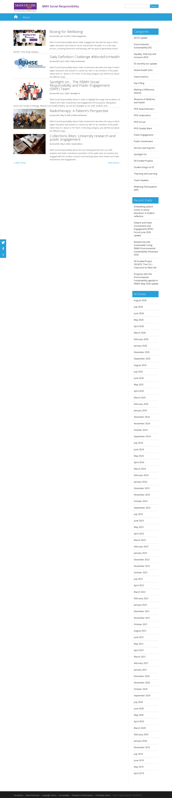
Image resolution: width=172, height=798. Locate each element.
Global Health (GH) (143, 70)
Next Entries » (114, 162)
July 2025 (138, 371)
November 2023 (142, 494)
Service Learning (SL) (144, 147)
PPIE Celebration (142, 115)
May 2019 (139, 766)
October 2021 (140, 624)
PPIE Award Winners (144, 108)
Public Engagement (79, 36)
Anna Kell (55, 36)
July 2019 (138, 753)
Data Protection (33, 795)
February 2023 (141, 546)
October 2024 (140, 429)
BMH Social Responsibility (16, 16)
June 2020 (139, 708)
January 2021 (140, 669)
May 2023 (139, 527)
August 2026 (140, 300)
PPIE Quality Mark (143, 128)
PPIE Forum (140, 121)
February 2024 (141, 475)
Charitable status (102, 795)
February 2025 (141, 404)
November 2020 (142, 682)
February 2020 (141, 734)
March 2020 (140, 728)
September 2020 (142, 695)
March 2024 (140, 468)
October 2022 (140, 572)
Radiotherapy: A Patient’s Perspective (79, 110)
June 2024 (139, 449)
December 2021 (142, 611)
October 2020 (140, 689)
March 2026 (140, 332)
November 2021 (142, 617)
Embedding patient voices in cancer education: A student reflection (144, 211)
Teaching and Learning (145, 173)
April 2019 (139, 773)
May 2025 (139, 384)
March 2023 (140, 540)
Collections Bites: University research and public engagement (82, 137)
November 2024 (142, 423)
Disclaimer (18, 795)
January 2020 (140, 740)
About (26, 17)
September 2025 (142, 358)
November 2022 (142, 566)
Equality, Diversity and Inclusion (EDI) (145, 56)
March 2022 (140, 591)
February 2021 (141, 663)
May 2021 (139, 643)
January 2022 (140, 604)
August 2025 (140, 365)
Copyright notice (49, 795)
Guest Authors (76, 144)
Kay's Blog (139, 83)
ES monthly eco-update (145, 63)
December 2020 (142, 676)
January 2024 (140, 481)
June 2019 (139, 760)
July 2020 (138, 702)
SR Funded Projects (143, 160)
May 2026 (139, 319)
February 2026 (141, 339)
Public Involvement (78, 61)
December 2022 (142, 559)
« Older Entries (19, 162)
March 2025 (140, 397)
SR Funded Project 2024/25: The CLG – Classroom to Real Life (145, 264)
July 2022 (138, 578)
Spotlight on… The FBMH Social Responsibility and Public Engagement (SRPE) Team (80, 85)
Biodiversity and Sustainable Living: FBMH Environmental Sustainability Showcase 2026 (146, 248)
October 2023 (140, 501)
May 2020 (139, 715)
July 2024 (138, 442)
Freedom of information (82, 795)
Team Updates (141, 180)
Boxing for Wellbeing (66, 31)
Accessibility (64, 795)
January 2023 (140, 553)
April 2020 (139, 721)
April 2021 (139, 650)
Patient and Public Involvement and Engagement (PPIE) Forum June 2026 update (143, 229)
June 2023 (139, 520)
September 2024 (142, 436)
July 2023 (138, 514)
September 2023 (142, 507)
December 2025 (142, 352)
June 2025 (139, 378)
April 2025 (139, 391)
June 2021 (139, 637)
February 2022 (141, 598)
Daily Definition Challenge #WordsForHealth (85, 56)
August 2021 (140, 630)
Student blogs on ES (144, 167)
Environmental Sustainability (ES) (143, 46)
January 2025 (140, 410)
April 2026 (139, 326)
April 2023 (139, 533)
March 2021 (140, 656)
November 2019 (142, 747)
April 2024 (139, 462)
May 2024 (139, 455)
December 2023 (142, 488)
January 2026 (140, 345)
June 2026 (139, 313)
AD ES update (140, 37)
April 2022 (139, 585)
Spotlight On (75, 93)
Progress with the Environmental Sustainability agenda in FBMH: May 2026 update (146, 279)
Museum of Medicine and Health (144, 101)
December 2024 (142, 416)
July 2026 (138, 306)
